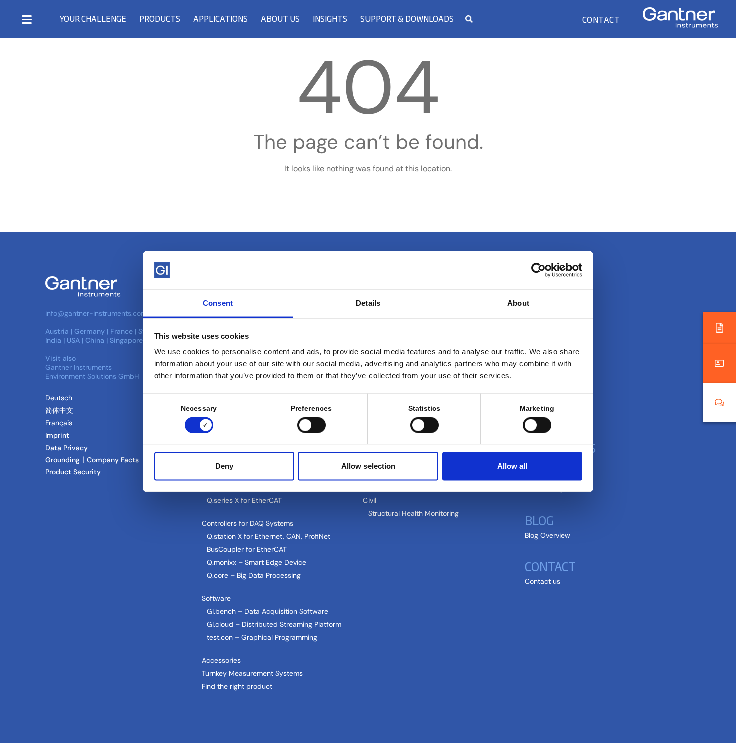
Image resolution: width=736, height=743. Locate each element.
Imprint (57, 435)
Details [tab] (368, 303)
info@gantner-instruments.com (96, 313)
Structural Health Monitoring (413, 513)
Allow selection (368, 466)
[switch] (309, 425)
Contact (601, 19)
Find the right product (237, 686)
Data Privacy (66, 447)
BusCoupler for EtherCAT (247, 549)
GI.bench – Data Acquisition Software (267, 611)
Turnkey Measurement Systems (252, 673)
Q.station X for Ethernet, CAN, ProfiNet (268, 536)
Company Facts (113, 459)
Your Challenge (92, 18)
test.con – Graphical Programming (262, 637)
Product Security (73, 471)
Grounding (62, 459)
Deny (224, 466)
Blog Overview (547, 535)
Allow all (512, 466)
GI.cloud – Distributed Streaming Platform (274, 624)
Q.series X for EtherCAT (244, 500)
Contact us (542, 581)
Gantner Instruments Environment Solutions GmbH (92, 372)
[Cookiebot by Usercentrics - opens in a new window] (538, 269)
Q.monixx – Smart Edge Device (256, 562)
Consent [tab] (218, 303)
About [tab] (518, 303)
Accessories (221, 660)
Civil (369, 500)
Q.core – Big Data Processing (254, 575)
